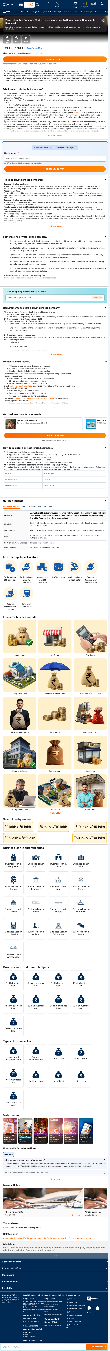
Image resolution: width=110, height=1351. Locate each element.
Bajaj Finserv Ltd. (71, 1299)
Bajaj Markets (70, 1312)
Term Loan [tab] (48, 506)
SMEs (76, 112)
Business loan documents (35, 1238)
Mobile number (11, 153)
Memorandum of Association (21, 403)
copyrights (42, 381)
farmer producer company (25, 374)
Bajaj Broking (70, 1318)
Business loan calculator (57, 1238)
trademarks (30, 381)
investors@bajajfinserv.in (54, 1314)
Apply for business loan (13, 1238)
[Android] (89, 1308)
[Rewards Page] (93, 4)
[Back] (21, 5)
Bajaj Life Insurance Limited (74, 1308)
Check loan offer (55, 169)
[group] (43, 1202)
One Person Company (38, 107)
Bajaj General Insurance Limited (76, 1305)
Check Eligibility (98, 1347)
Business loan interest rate (80, 1238)
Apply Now (7, 1141)
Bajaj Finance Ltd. (71, 1302)
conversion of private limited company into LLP (34, 398)
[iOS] (97, 1308)
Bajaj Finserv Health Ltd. (73, 1322)
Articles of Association (52, 403)
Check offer (97, 298)
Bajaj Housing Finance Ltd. (74, 1315)
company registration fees (21, 386)
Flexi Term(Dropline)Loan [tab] (31, 506)
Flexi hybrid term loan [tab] (11, 506)
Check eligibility (55, 59)
